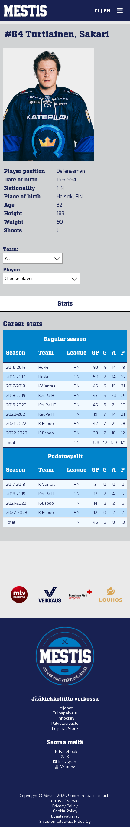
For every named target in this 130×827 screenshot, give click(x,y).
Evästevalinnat (65, 816)
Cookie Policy (65, 811)
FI (97, 11)
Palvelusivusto (65, 723)
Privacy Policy (65, 806)
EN (107, 11)
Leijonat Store (65, 728)
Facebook (68, 751)
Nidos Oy (82, 821)
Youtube (68, 767)
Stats (65, 304)
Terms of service (65, 800)
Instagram (68, 761)
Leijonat (65, 708)
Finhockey (65, 718)
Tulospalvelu (65, 713)
